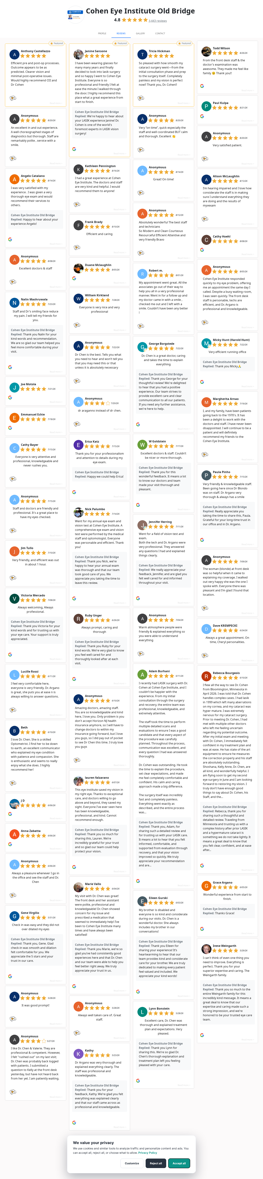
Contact (160, 33)
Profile (102, 33)
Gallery (140, 33)
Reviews (121, 33)
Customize (132, 1163)
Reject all (156, 1163)
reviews (158, 21)
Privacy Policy (147, 1152)
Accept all (179, 1163)
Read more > (56, 103)
